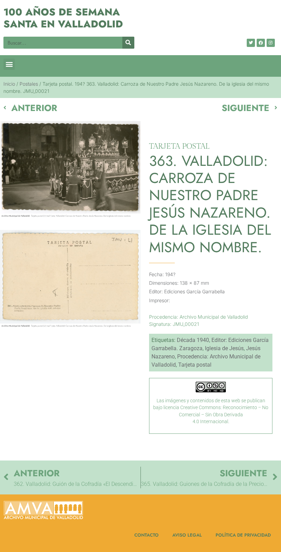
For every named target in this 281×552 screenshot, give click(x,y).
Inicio (9, 84)
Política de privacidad (243, 535)
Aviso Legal (187, 535)
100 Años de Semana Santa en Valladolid (63, 18)
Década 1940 (193, 340)
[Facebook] (261, 43)
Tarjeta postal (194, 364)
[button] (9, 64)
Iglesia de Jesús (224, 348)
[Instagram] (271, 43)
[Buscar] (128, 43)
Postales (29, 84)
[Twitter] (251, 43)
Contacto (146, 535)
